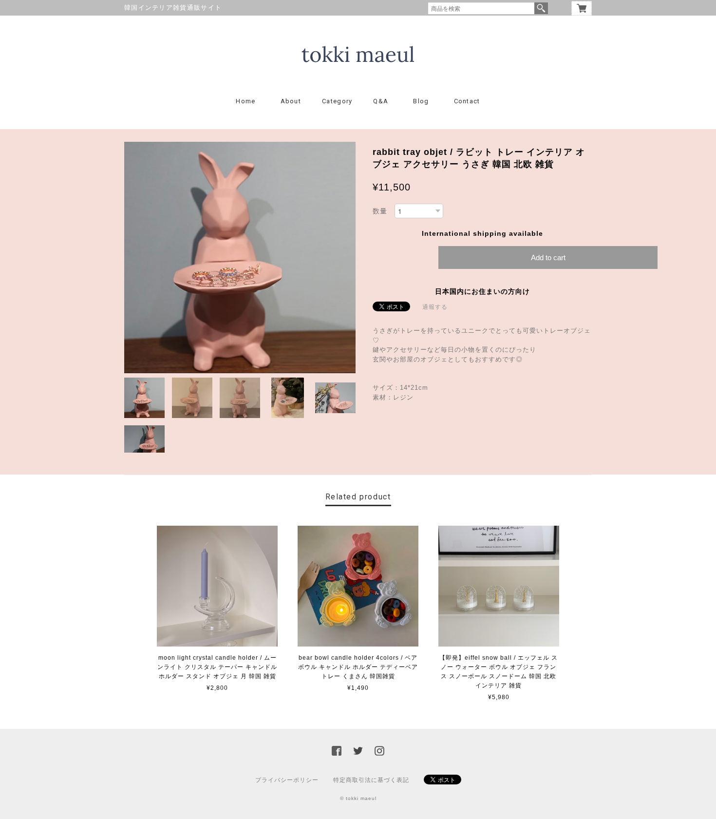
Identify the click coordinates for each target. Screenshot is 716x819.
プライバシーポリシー (287, 780)
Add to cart (548, 257)
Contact (467, 101)
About (291, 101)
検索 (541, 8)
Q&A (380, 101)
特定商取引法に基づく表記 (371, 780)
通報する (435, 307)
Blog (421, 101)
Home (245, 101)
